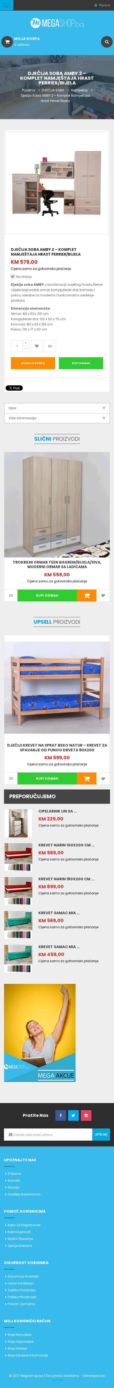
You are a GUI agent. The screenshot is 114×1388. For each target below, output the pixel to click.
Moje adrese (17, 1348)
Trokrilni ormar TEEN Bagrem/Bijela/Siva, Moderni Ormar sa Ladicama (57, 565)
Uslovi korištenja (21, 1283)
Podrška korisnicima (24, 1194)
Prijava (104, 5)
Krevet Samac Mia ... (59, 913)
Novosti (14, 1187)
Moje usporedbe (20, 1341)
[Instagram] (86, 1115)
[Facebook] (60, 1115)
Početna (28, 90)
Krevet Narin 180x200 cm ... (66, 879)
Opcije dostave (20, 1245)
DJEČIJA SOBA (53, 90)
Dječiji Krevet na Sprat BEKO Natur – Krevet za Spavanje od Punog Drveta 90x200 (57, 748)
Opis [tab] (12, 407)
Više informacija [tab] (22, 418)
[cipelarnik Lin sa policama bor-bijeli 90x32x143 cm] (18, 823)
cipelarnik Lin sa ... (57, 811)
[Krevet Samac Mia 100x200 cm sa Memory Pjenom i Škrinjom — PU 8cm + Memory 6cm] (18, 924)
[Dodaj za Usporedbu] (50, 346)
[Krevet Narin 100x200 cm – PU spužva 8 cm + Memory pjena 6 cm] (18, 857)
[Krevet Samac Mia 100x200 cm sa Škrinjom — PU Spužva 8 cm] (18, 958)
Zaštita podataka (22, 1290)
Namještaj (79, 90)
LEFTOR (57, 1380)
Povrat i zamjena (21, 1304)
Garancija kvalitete (23, 1276)
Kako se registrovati (24, 1225)
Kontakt (14, 1180)
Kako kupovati (19, 1232)
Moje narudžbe (19, 1334)
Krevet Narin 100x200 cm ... (66, 845)
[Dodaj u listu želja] (37, 346)
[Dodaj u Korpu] (87, 595)
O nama (14, 1173)
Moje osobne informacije (28, 1355)
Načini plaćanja (20, 1239)
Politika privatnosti (22, 1297)
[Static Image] (40, 1032)
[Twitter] (73, 1115)
